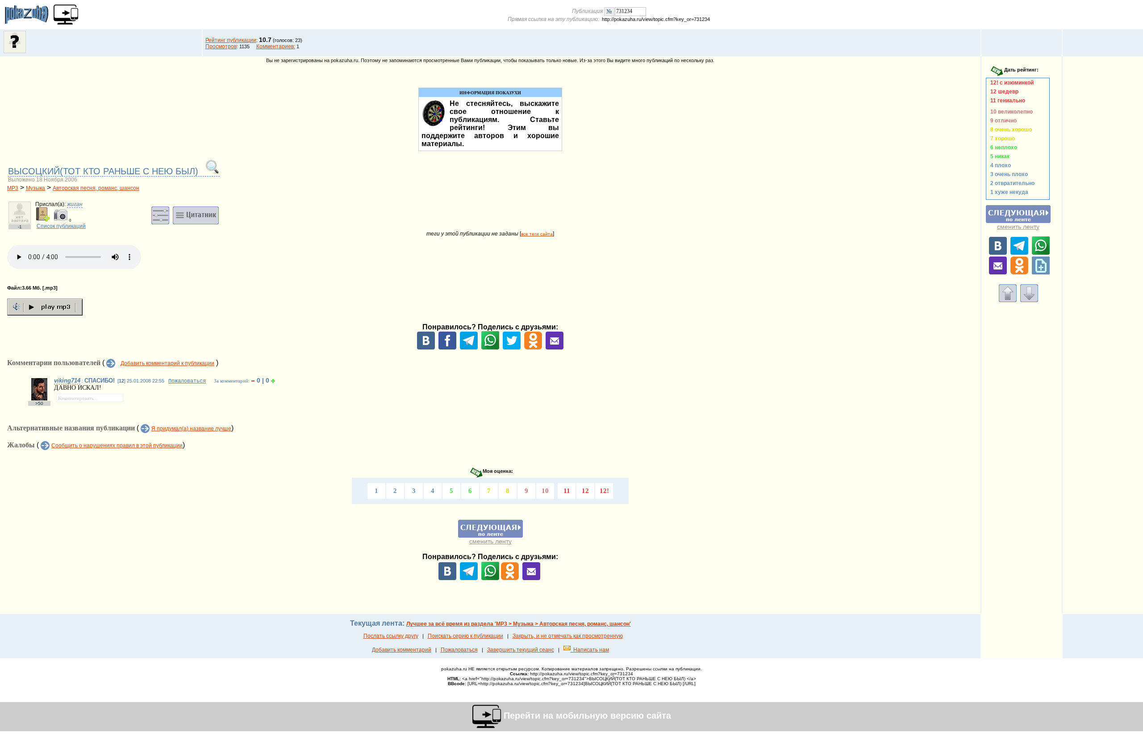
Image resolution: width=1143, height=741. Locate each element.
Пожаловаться (187, 381)
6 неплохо (1002, 147)
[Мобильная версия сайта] (66, 14)
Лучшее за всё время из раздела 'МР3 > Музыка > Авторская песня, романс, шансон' (518, 624)
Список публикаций (61, 226)
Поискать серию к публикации (465, 636)
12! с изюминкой (1011, 83)
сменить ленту (490, 541)
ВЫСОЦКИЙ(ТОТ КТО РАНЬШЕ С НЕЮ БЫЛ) (104, 171)
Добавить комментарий (401, 650)
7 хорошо (1001, 138)
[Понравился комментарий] (273, 381)
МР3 (12, 188)
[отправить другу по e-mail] (554, 348)
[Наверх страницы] (1008, 300)
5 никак (999, 156)
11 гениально (1006, 100)
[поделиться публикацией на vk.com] (426, 348)
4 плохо (999, 165)
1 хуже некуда (1008, 192)
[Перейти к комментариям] (1029, 300)
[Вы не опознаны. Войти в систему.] (15, 51)
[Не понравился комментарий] (253, 381)
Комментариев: (275, 46)
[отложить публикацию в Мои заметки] (1041, 272)
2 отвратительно (1011, 183)
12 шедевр (1003, 91)
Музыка (35, 188)
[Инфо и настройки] (160, 215)
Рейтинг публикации (230, 40)
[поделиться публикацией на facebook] (447, 348)
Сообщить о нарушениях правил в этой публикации (117, 445)
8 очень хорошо (1010, 129)
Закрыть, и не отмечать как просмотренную (568, 636)
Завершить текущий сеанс (520, 650)
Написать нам (590, 650)
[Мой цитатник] (196, 215)
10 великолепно (1010, 112)
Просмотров (221, 46)
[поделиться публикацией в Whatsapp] (490, 348)
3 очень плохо (1008, 174)
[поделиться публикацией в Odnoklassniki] (533, 348)
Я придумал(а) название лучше (191, 428)
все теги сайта (537, 234)
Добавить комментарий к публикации (167, 363)
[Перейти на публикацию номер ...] (609, 11)
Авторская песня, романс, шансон (96, 188)
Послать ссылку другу (390, 636)
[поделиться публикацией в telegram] (469, 348)
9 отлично (1002, 121)
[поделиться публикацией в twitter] (512, 348)
